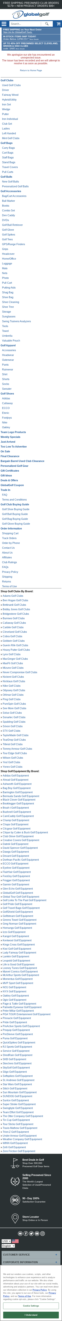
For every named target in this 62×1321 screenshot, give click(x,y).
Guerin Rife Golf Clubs (15, 645)
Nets (4, 273)
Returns (6, 581)
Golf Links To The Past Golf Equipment (24, 900)
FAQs (5, 567)
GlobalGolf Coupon (12, 485)
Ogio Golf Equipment (14, 999)
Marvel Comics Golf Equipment (20, 971)
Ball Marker (8, 200)
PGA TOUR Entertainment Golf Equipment (26, 1014)
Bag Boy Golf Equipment (17, 788)
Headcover (8, 254)
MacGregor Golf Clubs (15, 658)
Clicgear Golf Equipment (16, 828)
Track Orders (9, 538)
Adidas (6, 398)
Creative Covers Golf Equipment (21, 840)
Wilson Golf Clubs (13, 757)
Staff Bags (8, 157)
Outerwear (8, 360)
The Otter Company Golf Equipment (23, 1116)
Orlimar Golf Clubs (13, 694)
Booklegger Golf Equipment (18, 803)
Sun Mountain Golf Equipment (20, 1092)
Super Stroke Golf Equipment (19, 1104)
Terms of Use (9, 586)
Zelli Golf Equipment (14, 1147)
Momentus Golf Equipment (18, 979)
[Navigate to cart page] (56, 23)
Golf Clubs (7, 80)
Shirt (4, 374)
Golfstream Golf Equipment (18, 916)
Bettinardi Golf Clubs (14, 604)
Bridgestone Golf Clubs (16, 613)
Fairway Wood (10, 94)
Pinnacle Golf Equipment (17, 1018)
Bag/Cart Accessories (14, 196)
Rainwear (7, 369)
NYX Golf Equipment (14, 991)
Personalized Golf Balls (15, 186)
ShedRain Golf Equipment (17, 1055)
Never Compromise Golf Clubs (20, 672)
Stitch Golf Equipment (15, 1088)
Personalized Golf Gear (14, 466)
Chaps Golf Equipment (15, 824)
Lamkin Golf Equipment (16, 956)
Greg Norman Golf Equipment (19, 923)
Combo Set (8, 210)
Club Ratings (9, 562)
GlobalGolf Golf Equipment (18, 892)
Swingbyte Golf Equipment (18, 1108)
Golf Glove (8, 229)
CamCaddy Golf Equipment (18, 816)
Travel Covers (10, 167)
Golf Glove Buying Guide (16, 523)
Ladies (6, 128)
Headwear (8, 355)
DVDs (5, 220)
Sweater (6, 388)
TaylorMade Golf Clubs (15, 735)
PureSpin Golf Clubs (14, 703)
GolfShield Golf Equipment (18, 911)
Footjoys (7, 417)
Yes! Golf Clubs (11, 762)
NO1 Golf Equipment (14, 987)
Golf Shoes (7, 393)
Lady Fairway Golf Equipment (19, 952)
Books (5, 205)
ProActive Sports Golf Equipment (21, 1026)
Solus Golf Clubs (12, 712)
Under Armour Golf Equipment (20, 1135)
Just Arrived (8, 441)
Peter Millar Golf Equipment (18, 1010)
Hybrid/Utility (9, 99)
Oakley (6, 427)
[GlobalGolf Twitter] (31, 1233)
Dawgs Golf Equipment (16, 851)
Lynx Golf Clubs (12, 654)
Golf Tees (7, 239)
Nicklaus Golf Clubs (14, 681)
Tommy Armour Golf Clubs (17, 748)
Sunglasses (8, 316)
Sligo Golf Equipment (15, 1071)
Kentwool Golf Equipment (17, 940)
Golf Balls (6, 176)
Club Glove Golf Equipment (18, 836)
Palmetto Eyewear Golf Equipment (22, 1007)
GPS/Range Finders (13, 244)
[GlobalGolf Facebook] (25, 1233)
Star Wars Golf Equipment (17, 1084)
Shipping (7, 576)
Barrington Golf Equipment (18, 792)
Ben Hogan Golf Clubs (15, 600)
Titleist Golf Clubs (13, 744)
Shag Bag (7, 292)
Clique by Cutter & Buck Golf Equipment (25, 832)
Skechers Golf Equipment (17, 1063)
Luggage (7, 263)
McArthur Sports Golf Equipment (21, 975)
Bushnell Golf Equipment (17, 812)
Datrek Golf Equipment (15, 844)
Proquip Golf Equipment (16, 1030)
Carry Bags (8, 147)
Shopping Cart (10, 533)
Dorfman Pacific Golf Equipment (21, 859)
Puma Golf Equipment (15, 1038)
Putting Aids (9, 287)
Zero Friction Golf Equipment (19, 1151)
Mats (4, 268)
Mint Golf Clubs (10, 138)
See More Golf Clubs (14, 708)
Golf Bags (7, 143)
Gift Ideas (6, 475)
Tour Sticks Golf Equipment (18, 1124)
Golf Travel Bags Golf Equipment (21, 908)
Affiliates (7, 557)
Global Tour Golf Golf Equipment (21, 896)
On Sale (5, 451)
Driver (5, 90)
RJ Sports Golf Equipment (17, 1046)
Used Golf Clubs (11, 85)
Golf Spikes (8, 234)
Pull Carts (7, 172)
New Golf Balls (10, 181)
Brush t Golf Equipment (16, 807)
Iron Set (6, 104)
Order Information (11, 528)
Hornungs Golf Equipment (17, 927)
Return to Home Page (31, 70)
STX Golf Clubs (11, 730)
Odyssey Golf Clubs (14, 690)
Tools (5, 326)
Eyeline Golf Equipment (16, 867)
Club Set (7, 123)
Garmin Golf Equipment (16, 884)
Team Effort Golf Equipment (18, 1112)
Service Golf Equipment (16, 1051)
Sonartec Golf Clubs (14, 717)
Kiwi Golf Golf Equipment (17, 948)
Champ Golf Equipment (16, 820)
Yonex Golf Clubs (12, 766)
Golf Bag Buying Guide (15, 519)
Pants (5, 364)
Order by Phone (11, 543)
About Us (7, 552)
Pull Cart (7, 282)
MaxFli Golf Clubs (13, 663)
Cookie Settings (31, 1306)
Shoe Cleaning (10, 302)
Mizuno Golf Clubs (13, 667)
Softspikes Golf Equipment (18, 1076)
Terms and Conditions (14, 499)
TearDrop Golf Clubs (14, 739)
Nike (4, 422)
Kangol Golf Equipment (16, 936)
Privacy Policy (10, 572)
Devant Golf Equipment (16, 856)
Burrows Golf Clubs (14, 618)
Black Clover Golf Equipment (19, 799)
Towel (5, 331)
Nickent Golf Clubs (13, 676)
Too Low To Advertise (14, 446)
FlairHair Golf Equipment (17, 872)
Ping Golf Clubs (12, 699)
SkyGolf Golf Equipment (16, 1067)
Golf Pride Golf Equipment (17, 904)
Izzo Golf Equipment (14, 932)
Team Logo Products (13, 432)
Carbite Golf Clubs (13, 627)
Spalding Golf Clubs (14, 721)
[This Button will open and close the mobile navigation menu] (3, 24)
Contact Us (8, 547)
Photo (5, 278)
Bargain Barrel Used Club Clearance (22, 461)
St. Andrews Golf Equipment (18, 1080)
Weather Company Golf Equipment (22, 1139)
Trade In (5, 490)
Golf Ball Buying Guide (15, 514)
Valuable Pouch (11, 340)
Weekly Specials (10, 437)
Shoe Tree (8, 307)
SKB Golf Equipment (14, 1059)
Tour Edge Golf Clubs (15, 753)
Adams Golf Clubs (13, 595)
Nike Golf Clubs (12, 685)
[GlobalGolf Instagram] (42, 1233)
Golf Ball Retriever (12, 225)
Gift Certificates (10, 470)
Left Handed (9, 133)
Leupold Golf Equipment (16, 960)
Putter (5, 114)
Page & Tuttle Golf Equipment (19, 1003)
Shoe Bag (7, 297)
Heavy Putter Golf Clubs (16, 649)
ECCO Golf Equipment (15, 863)
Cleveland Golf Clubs (15, 631)
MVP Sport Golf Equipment (18, 983)
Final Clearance (10, 456)
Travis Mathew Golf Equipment (20, 1128)
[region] (31, 1293)
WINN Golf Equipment (15, 1143)
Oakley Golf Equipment (16, 995)
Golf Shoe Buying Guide (15, 509)
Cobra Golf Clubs (12, 636)
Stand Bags (8, 162)
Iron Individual (10, 119)
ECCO (6, 408)
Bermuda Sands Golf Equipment (21, 796)
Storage (6, 311)
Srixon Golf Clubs (13, 726)
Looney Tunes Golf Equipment (20, 968)
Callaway (7, 403)
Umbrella (7, 335)
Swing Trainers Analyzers (16, 321)
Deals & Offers (9, 480)
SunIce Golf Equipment (16, 1100)
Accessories (9, 350)
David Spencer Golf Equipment (20, 848)
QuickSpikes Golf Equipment (19, 1042)
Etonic (5, 413)
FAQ (4, 494)
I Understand (31, 1315)
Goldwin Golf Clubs (14, 640)
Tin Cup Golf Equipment (16, 1120)
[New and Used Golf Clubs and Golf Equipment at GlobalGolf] (31, 17)
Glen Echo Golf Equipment (18, 888)
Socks (5, 384)
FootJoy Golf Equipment (16, 876)
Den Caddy (8, 215)
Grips (5, 249)
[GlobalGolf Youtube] (36, 1233)
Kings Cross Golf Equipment (19, 944)
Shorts (5, 379)
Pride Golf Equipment (15, 1022)
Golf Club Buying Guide (15, 504)
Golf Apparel (8, 345)
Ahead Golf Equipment (15, 779)
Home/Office (9, 258)
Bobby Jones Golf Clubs (16, 609)
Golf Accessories (11, 191)
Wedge (6, 109)
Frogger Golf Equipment (16, 880)
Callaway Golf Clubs (14, 622)
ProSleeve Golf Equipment (18, 1034)
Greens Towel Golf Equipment (19, 919)
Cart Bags (7, 152)
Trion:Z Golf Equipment (16, 1131)
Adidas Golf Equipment (16, 775)
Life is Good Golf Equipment (18, 964)
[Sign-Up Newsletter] (20, 1233)
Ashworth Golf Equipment (17, 784)
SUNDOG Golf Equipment (17, 1096)
